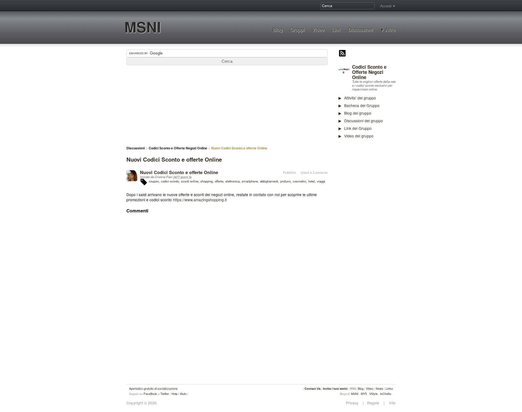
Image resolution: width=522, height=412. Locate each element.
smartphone (250, 181)
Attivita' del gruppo (360, 97)
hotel (311, 181)
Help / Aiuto (179, 393)
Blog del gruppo (357, 113)
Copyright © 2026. (142, 402)
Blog (277, 29)
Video (318, 29)
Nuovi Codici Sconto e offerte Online (179, 172)
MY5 (364, 393)
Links (389, 388)
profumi (285, 181)
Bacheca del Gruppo (362, 105)
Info (391, 402)
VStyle (373, 393)
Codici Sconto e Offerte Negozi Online (369, 72)
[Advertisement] (379, 227)
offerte (219, 181)
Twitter (164, 393)
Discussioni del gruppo (363, 120)
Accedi (385, 6)
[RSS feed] (342, 54)
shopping (206, 181)
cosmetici (299, 181)
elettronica (232, 181)
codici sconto (170, 181)
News (379, 388)
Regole (374, 402)
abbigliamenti (269, 181)
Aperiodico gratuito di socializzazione (153, 388)
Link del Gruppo (358, 128)
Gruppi (297, 29)
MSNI (142, 26)
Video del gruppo (359, 136)
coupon (154, 181)
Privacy (354, 402)
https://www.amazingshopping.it (200, 199)
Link (336, 29)
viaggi (321, 181)
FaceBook (150, 393)
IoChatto (385, 393)
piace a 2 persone (314, 172)
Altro (390, 29)
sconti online (189, 181)
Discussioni (360, 29)
